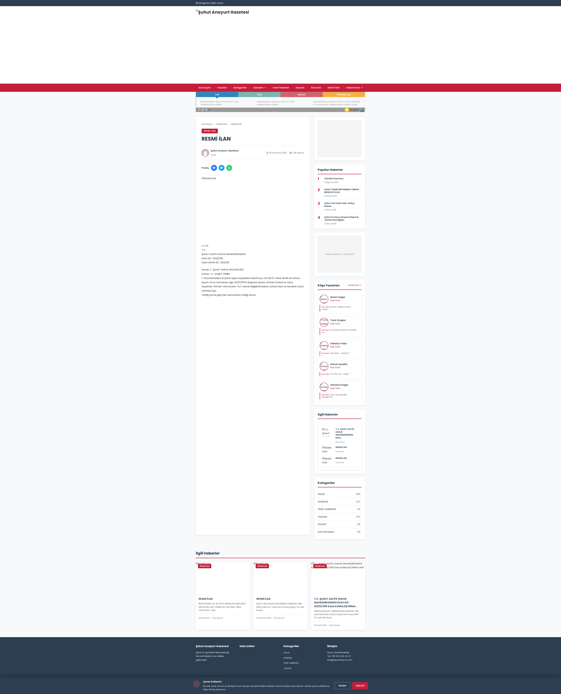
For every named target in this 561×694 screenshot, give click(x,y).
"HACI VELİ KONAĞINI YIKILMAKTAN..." (334, 396)
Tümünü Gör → (355, 285)
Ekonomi (316, 87)
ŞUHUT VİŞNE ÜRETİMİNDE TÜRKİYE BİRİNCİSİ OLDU (341, 191)
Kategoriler (240, 87)
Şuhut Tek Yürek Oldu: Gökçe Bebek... (339, 205)
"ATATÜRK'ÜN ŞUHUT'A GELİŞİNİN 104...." (339, 331)
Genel (286, 652)
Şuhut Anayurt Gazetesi (224, 150)
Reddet (343, 685)
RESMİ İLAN (222, 124)
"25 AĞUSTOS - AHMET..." (336, 374)
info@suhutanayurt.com (339, 659)
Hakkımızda (353, 87)
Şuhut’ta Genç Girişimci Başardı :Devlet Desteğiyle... (341, 218)
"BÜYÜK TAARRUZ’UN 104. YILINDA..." (336, 308)
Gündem (258, 87)
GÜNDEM (287, 657)
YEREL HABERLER (290, 663)
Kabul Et (360, 685)
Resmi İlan (334, 87)
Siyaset (300, 87)
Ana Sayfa (204, 87)
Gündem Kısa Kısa (333, 178)
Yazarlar (222, 87)
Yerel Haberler (281, 87)
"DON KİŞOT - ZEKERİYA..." (336, 353)
